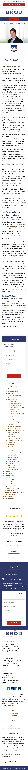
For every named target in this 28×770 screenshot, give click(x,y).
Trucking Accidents (11, 389)
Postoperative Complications (17, 453)
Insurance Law (9, 482)
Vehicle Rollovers (13, 469)
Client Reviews (14, 508)
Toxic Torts (11, 465)
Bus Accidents (12, 424)
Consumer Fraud (10, 475)
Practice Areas (8, 383)
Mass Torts (11, 445)
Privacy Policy (14, 713)
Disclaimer (14, 715)
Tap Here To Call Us (14, 4)
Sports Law (8, 496)
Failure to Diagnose (14, 438)
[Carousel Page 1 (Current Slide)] (7, 545)
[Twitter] (12, 688)
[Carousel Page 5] (21, 545)
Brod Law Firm (19, 762)
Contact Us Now (14, 376)
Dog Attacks (11, 434)
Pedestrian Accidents (14, 451)
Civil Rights (8, 473)
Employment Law (10, 480)
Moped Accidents (13, 447)
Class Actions (9, 478)
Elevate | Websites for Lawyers (14, 768)
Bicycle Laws (14, 412)
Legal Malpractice (10, 486)
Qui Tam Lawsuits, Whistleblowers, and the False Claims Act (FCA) (14, 492)
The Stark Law (9, 498)
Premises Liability (13, 455)
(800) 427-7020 (14, 649)
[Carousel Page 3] (14, 545)
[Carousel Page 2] (10, 545)
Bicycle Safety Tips (16, 416)
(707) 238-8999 (12, 682)
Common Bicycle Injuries (18, 422)
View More (14, 551)
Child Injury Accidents (14, 426)
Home (4, 19)
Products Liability (13, 457)
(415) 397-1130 (12, 651)
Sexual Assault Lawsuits (15, 461)
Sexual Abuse (12, 463)
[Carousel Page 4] (17, 545)
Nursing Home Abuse (14, 449)
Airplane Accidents (13, 399)
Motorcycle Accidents (12, 391)
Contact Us (14, 19)
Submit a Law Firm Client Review (14, 558)
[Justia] (19, 688)
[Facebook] (8, 688)
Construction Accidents (15, 428)
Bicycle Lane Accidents (17, 414)
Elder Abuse (11, 436)
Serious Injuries (12, 459)
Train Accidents (12, 467)
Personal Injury (9, 393)
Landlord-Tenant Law (12, 484)
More (23, 19)
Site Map (14, 718)
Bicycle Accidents (13, 401)
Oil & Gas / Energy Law (12, 488)
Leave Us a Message (14, 593)
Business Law (9, 471)
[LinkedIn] (15, 688)
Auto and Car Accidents (12, 387)
